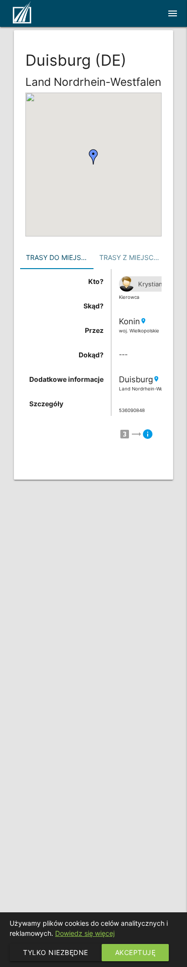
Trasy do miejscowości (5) (60, 257)
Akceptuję (135, 952)
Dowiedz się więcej (85, 933)
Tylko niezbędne (55, 952)
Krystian (150, 284)
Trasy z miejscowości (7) (133, 257)
